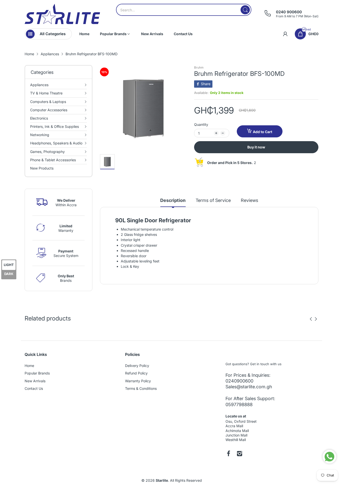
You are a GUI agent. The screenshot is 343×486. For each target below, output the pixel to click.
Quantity (201, 124)
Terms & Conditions (141, 388)
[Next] (310, 319)
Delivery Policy (137, 365)
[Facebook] (228, 454)
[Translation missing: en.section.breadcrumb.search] (245, 9)
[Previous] (315, 319)
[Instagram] (240, 454)
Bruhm (199, 67)
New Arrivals (35, 381)
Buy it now (256, 147)
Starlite (162, 480)
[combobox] (184, 9)
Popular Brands (37, 373)
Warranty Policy (138, 381)
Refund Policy (136, 373)
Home (29, 365)
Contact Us (34, 388)
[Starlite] (62, 14)
